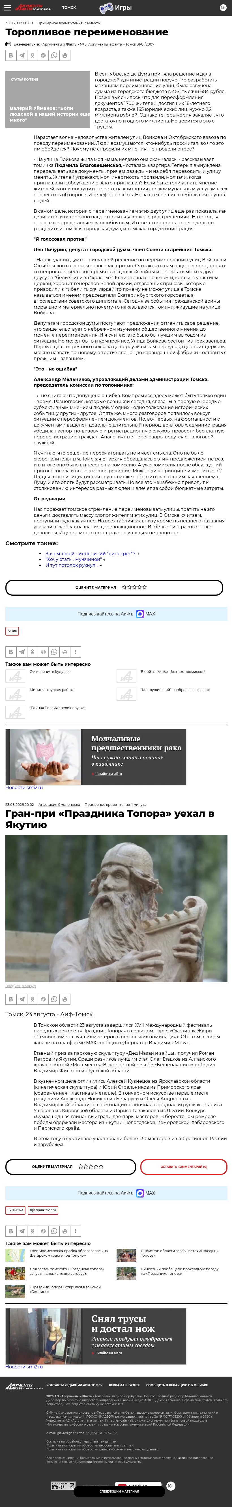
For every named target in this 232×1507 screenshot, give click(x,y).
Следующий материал (119, 1491)
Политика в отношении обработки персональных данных (89, 1445)
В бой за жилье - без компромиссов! (173, 671)
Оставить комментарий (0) (184, 1167)
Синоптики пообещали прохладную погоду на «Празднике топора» (180, 1271)
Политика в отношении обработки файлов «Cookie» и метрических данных (102, 1449)
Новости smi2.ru (24, 787)
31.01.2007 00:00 (19, 23)
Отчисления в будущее (50, 671)
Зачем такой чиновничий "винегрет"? (91, 553)
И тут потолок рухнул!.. (72, 565)
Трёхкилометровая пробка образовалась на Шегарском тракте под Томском (69, 1253)
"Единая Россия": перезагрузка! (57, 708)
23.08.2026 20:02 (19, 804)
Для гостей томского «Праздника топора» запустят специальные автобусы (67, 1271)
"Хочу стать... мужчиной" (74, 559)
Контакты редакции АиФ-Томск (74, 1385)
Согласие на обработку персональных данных (81, 1441)
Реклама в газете (124, 1385)
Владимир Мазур (20, 986)
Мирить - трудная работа (52, 690)
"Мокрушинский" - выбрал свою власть (175, 690)
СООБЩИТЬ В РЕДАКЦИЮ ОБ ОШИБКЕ (177, 1385)
